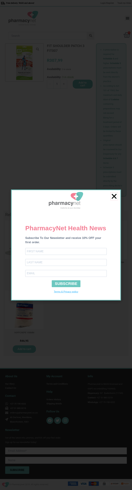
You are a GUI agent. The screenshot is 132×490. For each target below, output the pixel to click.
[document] (66, 245)
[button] (114, 196)
